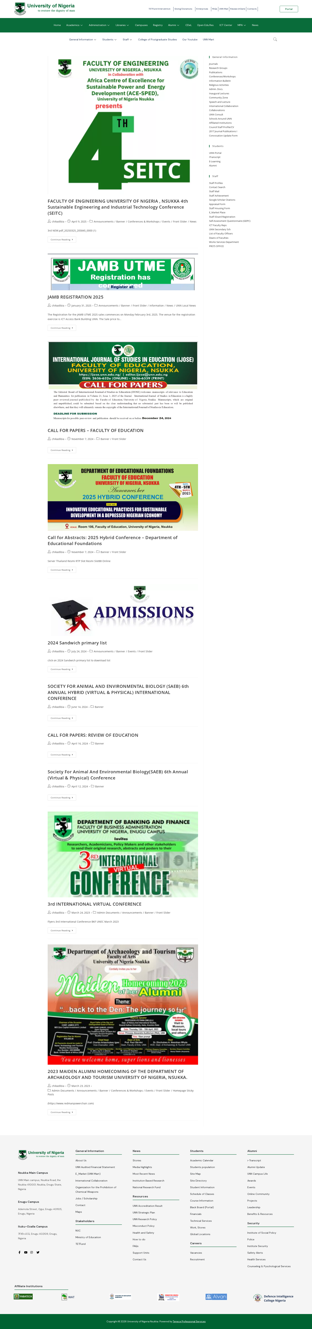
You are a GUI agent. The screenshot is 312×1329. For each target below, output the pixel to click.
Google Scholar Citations (222, 199)
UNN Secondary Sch (220, 229)
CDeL (188, 25)
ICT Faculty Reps (218, 225)
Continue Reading (63, 239)
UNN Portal (215, 153)
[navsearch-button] (275, 39)
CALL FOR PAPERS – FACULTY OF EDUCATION (96, 430)
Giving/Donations (183, 8)
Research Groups (218, 68)
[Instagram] (33, 1252)
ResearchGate (237, 8)
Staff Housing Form (219, 208)
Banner (120, 221)
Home (57, 25)
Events (166, 221)
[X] (39, 1252)
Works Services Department (224, 242)
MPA (240, 25)
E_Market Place (217, 212)
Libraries (121, 25)
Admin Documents (108, 912)
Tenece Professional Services (189, 1321)
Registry (158, 25)
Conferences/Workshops (222, 76)
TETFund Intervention (159, 8)
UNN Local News (186, 305)
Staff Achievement (219, 195)
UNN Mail (223, 8)
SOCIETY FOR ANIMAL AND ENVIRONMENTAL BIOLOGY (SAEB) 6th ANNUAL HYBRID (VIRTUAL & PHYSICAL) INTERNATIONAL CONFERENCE (118, 692)
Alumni (172, 25)
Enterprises (202, 8)
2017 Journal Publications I (223, 131)
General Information (81, 39)
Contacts (252, 8)
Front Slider (180, 221)
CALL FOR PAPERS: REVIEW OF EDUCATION (93, 735)
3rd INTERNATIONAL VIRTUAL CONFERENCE (95, 904)
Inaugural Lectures (219, 93)
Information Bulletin (220, 80)
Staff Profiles (216, 183)
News (255, 25)
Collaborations (217, 110)
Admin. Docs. (216, 89)
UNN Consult (216, 114)
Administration (97, 25)
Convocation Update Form (223, 135)
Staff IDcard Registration (222, 216)
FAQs (214, 8)
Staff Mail (214, 191)
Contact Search (217, 187)
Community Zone (218, 97)
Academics (72, 25)
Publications (215, 72)
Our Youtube (190, 39)
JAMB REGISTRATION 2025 (75, 297)
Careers (196, 1243)
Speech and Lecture (219, 101)
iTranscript (214, 157)
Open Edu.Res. (205, 25)
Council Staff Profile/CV (221, 127)
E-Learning (214, 161)
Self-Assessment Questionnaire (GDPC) (229, 220)
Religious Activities (219, 85)
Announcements (104, 221)
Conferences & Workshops (144, 221)
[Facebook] (20, 1252)
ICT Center (226, 25)
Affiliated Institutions (220, 122)
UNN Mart (208, 39)
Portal (288, 9)
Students (107, 39)
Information (157, 305)
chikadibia (58, 221)
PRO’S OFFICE (216, 246)
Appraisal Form (217, 204)
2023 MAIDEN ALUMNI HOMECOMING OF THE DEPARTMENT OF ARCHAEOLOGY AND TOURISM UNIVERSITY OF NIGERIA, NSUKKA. (117, 1074)
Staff (126, 39)
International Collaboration (223, 106)
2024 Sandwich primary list (77, 643)
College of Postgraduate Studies (157, 39)
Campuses (141, 25)
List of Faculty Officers (221, 233)
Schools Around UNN (220, 118)
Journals (213, 63)
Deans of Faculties (218, 237)
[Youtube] (27, 1252)
